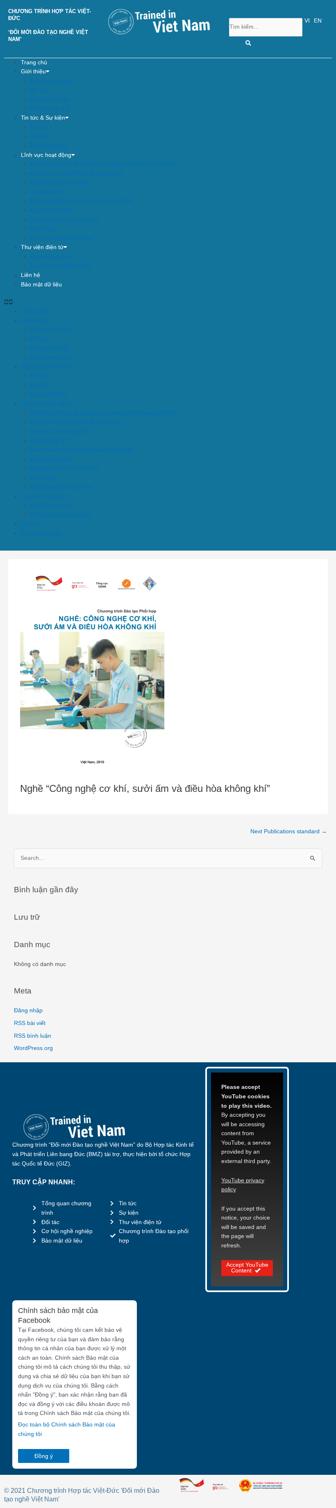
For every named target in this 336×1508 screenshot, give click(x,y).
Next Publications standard (288, 831)
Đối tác (39, 90)
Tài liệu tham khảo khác (60, 266)
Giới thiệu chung (51, 81)
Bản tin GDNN (48, 146)
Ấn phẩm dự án (50, 257)
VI (307, 21)
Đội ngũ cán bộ (49, 99)
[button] (168, 302)
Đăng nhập (28, 1010)
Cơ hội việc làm (50, 109)
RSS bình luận (32, 1036)
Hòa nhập (42, 229)
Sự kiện (39, 136)
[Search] (248, 43)
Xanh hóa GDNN (51, 210)
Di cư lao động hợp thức (61, 238)
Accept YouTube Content (247, 1268)
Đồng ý (43, 1456)
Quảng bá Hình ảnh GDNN (64, 220)
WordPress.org (33, 1048)
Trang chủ (34, 62)
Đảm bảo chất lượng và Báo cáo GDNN (81, 201)
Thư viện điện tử (42, 247)
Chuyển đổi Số (49, 192)
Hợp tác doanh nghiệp (58, 182)
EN (318, 21)
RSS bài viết (29, 1023)
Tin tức (38, 127)
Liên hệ (30, 275)
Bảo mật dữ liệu (41, 284)
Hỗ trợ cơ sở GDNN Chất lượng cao (76, 173)
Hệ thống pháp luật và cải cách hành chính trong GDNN (102, 164)
